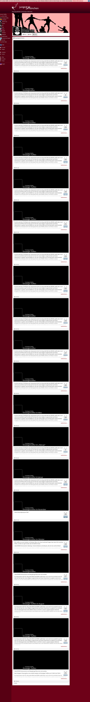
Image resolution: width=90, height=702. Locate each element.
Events (35, 34)
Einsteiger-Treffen (29, 155)
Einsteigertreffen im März (32, 413)
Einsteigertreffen (29, 122)
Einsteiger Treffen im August (33, 604)
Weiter (15, 683)
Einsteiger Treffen (29, 219)
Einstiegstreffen (29, 90)
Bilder (30, 34)
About (25, 34)
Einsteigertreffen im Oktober (33, 539)
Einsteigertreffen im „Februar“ (34, 445)
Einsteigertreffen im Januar (33, 477)
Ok (88, 1)
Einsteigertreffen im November (34, 509)
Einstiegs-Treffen (29, 56)
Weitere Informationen (78, 1)
